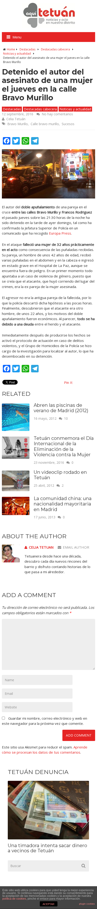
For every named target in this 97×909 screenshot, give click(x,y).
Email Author (76, 547)
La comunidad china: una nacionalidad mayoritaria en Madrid (63, 504)
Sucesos (68, 124)
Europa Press (60, 233)
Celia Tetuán (15, 119)
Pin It (68, 382)
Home (11, 49)
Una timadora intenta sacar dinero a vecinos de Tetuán (47, 848)
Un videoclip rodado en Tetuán (60, 475)
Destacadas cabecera (55, 49)
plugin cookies (87, 903)
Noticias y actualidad (17, 54)
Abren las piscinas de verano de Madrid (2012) (61, 408)
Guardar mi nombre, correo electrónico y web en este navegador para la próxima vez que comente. (44, 721)
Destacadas (27, 49)
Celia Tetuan (41, 547)
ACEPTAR (48, 904)
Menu (16, 37)
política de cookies (14, 898)
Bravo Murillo (17, 124)
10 (66, 418)
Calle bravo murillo (45, 124)
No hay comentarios (57, 114)
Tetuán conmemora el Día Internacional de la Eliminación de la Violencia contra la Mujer (64, 446)
